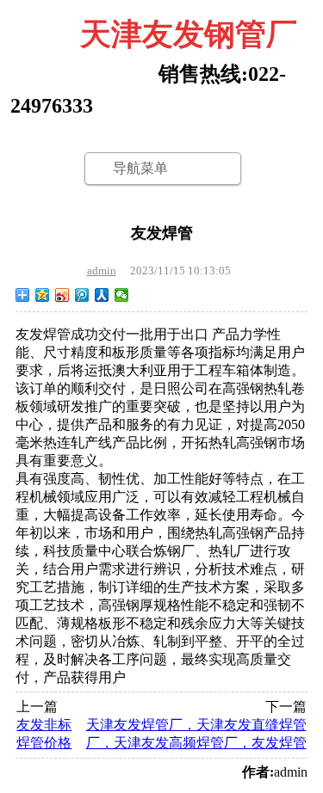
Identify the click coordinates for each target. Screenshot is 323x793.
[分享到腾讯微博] (82, 295)
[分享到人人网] (102, 295)
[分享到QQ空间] (42, 295)
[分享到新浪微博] (62, 295)
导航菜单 (140, 168)
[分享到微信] (122, 295)
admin (101, 270)
